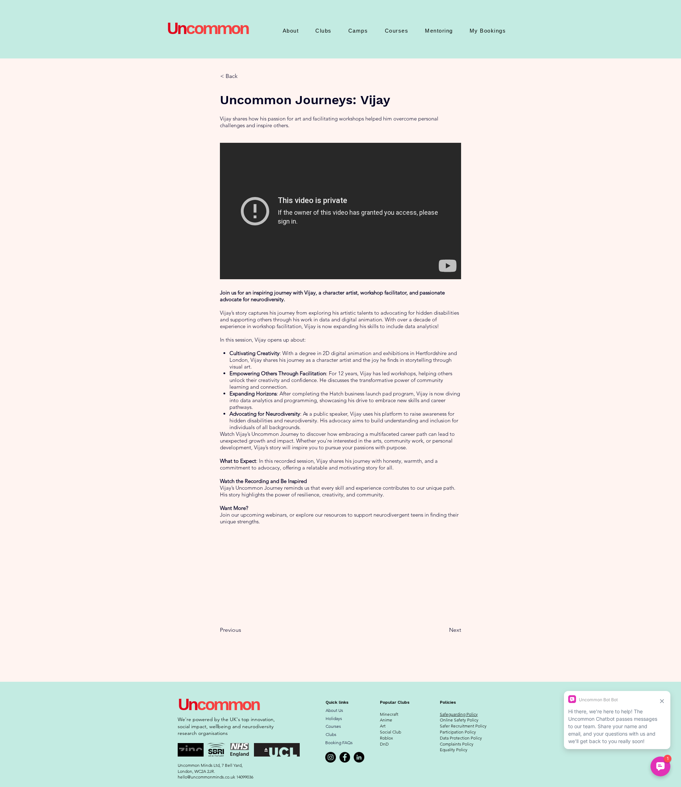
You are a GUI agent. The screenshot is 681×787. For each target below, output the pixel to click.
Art (383, 726)
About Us (334, 710)
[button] (290, 31)
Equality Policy (453, 749)
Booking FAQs (339, 742)
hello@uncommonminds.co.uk (206, 777)
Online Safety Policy (459, 720)
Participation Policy (458, 732)
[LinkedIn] (359, 757)
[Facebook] (344, 757)
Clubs (331, 734)
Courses (333, 726)
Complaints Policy (457, 744)
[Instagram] (330, 757)
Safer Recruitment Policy (463, 726)
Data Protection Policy (461, 738)
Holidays (334, 718)
